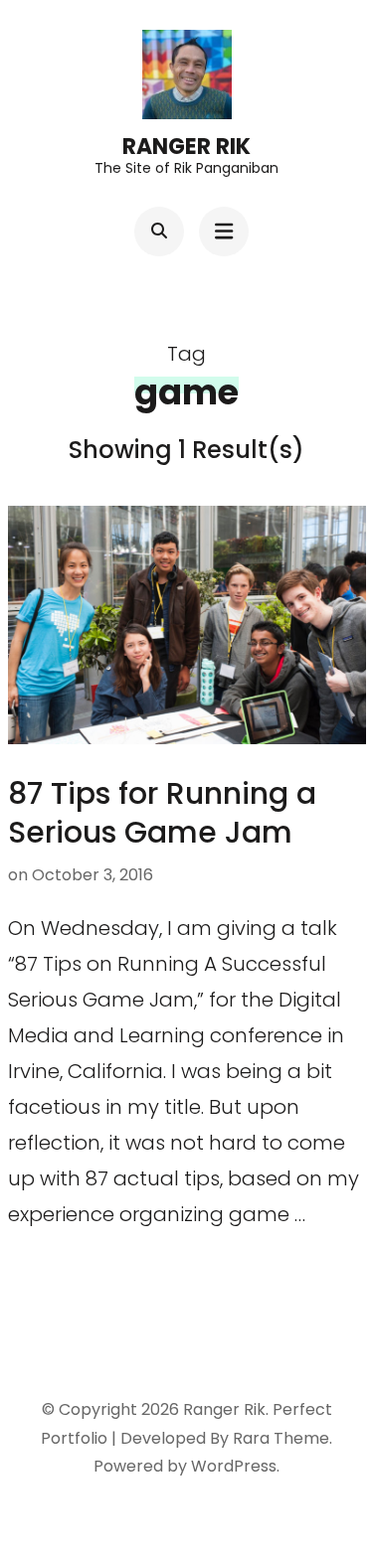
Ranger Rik (186, 146)
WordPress (234, 1466)
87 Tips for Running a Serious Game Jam (162, 813)
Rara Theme (281, 1438)
